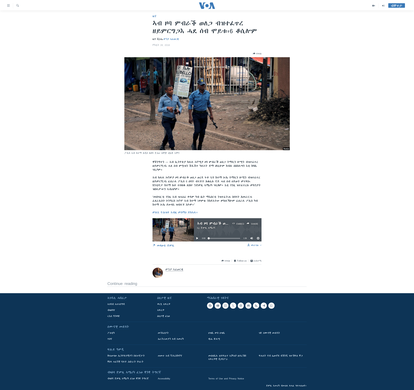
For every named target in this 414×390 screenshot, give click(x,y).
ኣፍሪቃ (160, 310)
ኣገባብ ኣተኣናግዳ (116, 304)
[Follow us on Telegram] (264, 306)
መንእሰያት (163, 332)
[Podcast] (241, 306)
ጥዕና (109, 338)
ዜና (155, 16)
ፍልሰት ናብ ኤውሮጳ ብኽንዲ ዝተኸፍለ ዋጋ (281, 355)
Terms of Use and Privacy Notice (226, 378)
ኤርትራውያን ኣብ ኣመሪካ (171, 338)
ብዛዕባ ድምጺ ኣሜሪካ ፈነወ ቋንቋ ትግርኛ (128, 378)
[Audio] (383, 5)
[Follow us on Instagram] (225, 306)
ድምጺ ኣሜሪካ (208, 227)
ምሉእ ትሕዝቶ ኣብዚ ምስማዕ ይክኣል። (175, 212)
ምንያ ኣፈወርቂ (171, 39)
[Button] (257, 53)
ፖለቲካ (111, 332)
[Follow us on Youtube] (218, 306)
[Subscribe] (248, 306)
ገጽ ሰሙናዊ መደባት (269, 332)
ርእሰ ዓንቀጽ (113, 316)
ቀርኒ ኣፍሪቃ (163, 304)
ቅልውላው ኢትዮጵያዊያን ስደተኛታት (126, 355)
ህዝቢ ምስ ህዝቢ (216, 332)
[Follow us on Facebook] (210, 306)
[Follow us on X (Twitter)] (233, 306)
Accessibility (164, 378)
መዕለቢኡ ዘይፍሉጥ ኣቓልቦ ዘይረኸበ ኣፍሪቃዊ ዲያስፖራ (227, 357)
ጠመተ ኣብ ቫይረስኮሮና (170, 355)
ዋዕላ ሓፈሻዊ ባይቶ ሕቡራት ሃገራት (125, 361)
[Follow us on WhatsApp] (271, 306)
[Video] (374, 5)
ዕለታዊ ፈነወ (163, 316)
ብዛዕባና (111, 310)
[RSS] (256, 306)
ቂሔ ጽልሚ (214, 338)
